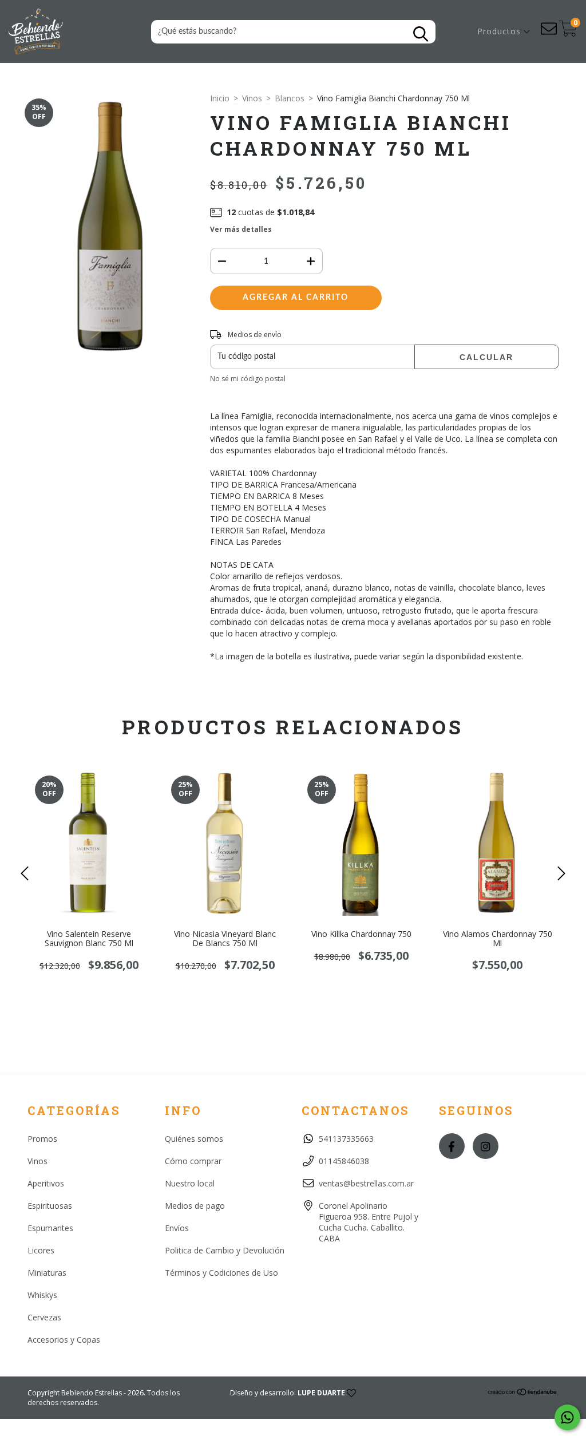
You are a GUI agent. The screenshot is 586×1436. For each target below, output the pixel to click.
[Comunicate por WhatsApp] (567, 1417)
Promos (42, 1138)
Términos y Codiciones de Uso (221, 1272)
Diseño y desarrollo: (287, 1393)
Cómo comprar (193, 1161)
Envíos (177, 1228)
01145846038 (344, 1161)
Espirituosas (49, 1205)
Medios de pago (195, 1205)
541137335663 (346, 1138)
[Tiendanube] (523, 1393)
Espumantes (50, 1228)
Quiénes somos (194, 1138)
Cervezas (44, 1317)
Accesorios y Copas (63, 1339)
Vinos (252, 98)
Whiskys (42, 1294)
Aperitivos (45, 1183)
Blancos (289, 98)
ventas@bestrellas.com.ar (366, 1183)
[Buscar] (420, 34)
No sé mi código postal (248, 378)
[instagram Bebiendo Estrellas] (485, 1146)
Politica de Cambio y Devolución (224, 1250)
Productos (500, 31)
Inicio (219, 98)
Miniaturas (46, 1272)
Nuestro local (190, 1183)
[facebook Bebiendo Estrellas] (452, 1146)
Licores (40, 1250)
